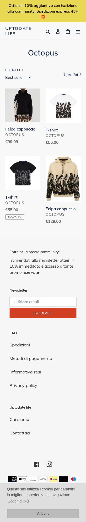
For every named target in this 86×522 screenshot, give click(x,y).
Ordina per (14, 70)
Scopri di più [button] (18, 501)
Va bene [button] (43, 513)
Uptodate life (18, 31)
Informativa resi (25, 372)
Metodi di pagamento (31, 358)
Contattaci (20, 433)
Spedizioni (20, 345)
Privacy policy (23, 385)
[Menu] (78, 31)
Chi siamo (19, 419)
